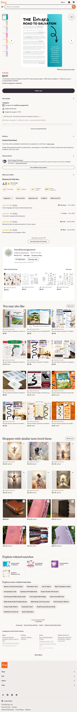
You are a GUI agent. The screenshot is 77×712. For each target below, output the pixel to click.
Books (41, 625)
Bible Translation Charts (63, 587)
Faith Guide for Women (62, 602)
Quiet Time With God (58, 597)
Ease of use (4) (20, 198)
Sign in (63, 2)
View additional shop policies (38, 167)
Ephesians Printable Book (29, 592)
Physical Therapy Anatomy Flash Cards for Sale (10, 639)
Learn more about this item (38, 128)
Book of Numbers (28, 612)
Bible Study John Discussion (41, 602)
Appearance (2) (33, 198)
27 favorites (38, 621)
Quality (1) (44, 198)
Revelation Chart (28, 607)
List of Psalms (47, 587)
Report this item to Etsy (67, 69)
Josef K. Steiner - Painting (26, 638)
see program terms (21, 163)
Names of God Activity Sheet (14, 587)
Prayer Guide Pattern (11, 607)
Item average (14, 183)
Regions (28, 710)
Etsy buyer (63, 205)
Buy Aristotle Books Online (45, 638)
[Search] (73, 6)
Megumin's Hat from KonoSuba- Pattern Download (64, 639)
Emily (63, 221)
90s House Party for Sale (10, 643)
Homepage (19, 625)
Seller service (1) (55, 198)
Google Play (22, 691)
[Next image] (71, 40)
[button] (33, 259)
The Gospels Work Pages (38, 597)
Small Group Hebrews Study (47, 607)
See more (70, 306)
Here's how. (50, 144)
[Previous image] (12, 40)
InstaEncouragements (8, 83)
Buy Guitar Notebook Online (46, 649)
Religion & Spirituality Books (53, 625)
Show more (70, 438)
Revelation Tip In (33, 587)
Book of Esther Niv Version (50, 592)
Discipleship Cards (11, 592)
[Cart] (73, 2)
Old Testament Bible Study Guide (15, 597)
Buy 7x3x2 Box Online (9, 645)
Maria (64, 230)
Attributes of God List (12, 612)
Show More (38, 655)
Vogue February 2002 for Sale (47, 644)
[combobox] (38, 6)
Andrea (64, 213)
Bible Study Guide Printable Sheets (16, 602)
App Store (8, 691)
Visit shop (69, 269)
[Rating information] (15, 255)
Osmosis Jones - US (46, 641)
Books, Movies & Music (31, 625)
